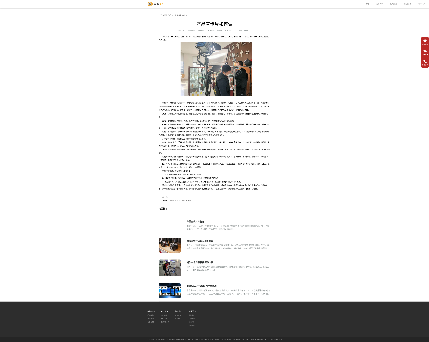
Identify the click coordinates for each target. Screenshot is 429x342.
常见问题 (192, 319)
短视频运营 (165, 322)
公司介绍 (178, 315)
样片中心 (379, 4)
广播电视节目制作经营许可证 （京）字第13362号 (237, 339)
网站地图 (192, 325)
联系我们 (178, 319)
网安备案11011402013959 (210, 339)
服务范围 (393, 4)
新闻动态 (407, 4)
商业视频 (164, 319)
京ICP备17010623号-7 (193, 339)
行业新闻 (150, 319)
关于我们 (421, 4)
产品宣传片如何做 (180, 15)
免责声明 (192, 322)
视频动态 (150, 322)
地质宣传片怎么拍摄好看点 (180, 200)
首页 (367, 4)
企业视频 (164, 315)
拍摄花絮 (150, 315)
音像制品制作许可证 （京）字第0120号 (269, 339)
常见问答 (167, 15)
